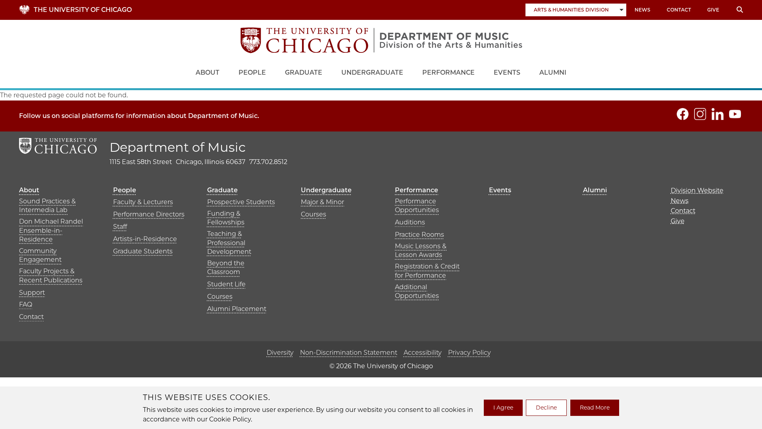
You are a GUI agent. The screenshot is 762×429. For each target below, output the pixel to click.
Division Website (697, 190)
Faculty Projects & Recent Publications (51, 275)
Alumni (552, 72)
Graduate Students (143, 251)
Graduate (303, 72)
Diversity (280, 352)
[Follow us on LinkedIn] (718, 114)
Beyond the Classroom (225, 267)
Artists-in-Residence (145, 239)
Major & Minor (322, 202)
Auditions (410, 222)
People (252, 72)
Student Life (226, 284)
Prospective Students (241, 202)
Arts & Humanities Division (571, 10)
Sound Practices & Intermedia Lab (47, 205)
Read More (595, 407)
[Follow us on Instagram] (700, 114)
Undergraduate (372, 72)
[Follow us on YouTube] (735, 114)
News (642, 10)
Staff (120, 226)
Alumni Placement (236, 309)
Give (713, 10)
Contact (679, 10)
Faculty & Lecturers (143, 202)
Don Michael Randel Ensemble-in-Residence (51, 230)
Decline (546, 407)
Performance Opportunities (417, 205)
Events (507, 72)
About (207, 72)
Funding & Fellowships (225, 218)
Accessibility (423, 352)
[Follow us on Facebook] (683, 114)
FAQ (25, 304)
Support (32, 292)
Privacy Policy (469, 352)
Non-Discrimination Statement (348, 352)
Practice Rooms (419, 234)
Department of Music (178, 147)
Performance (448, 72)
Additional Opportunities (417, 291)
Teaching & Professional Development (229, 242)
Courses (220, 296)
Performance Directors (149, 214)
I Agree (503, 407)
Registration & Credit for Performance (427, 271)
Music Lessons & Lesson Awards (420, 250)
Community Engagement (40, 255)
